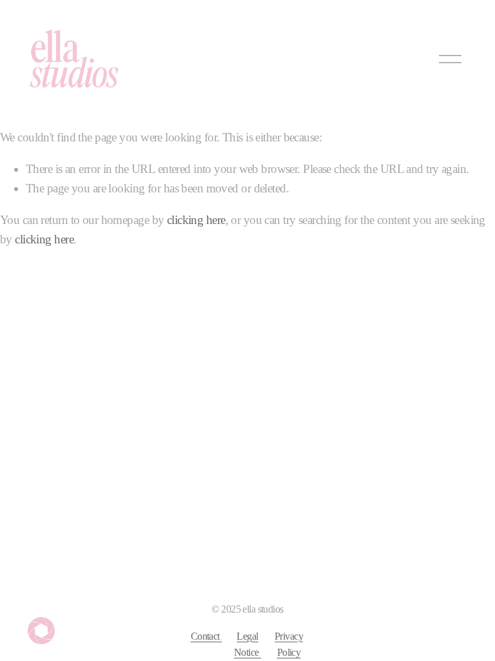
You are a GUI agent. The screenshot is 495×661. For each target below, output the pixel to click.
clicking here (196, 220)
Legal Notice (247, 644)
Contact (206, 636)
